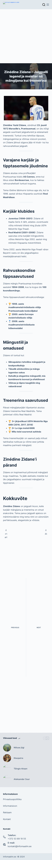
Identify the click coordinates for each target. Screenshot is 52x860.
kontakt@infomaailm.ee (19, 846)
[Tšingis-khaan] (7, 769)
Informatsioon (10, 806)
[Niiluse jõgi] (7, 748)
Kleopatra (18, 758)
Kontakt (7, 819)
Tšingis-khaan (20, 768)
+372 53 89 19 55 (17, 838)
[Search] (43, 4)
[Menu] (48, 4)
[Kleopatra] (7, 758)
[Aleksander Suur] (7, 779)
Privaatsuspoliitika (12, 799)
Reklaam (7, 812)
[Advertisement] (26, 36)
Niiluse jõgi (19, 747)
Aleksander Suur (22, 779)
